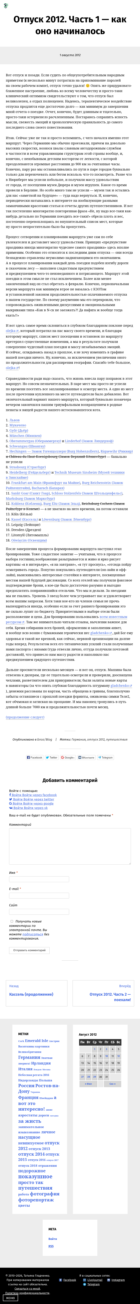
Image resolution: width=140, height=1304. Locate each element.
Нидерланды (28, 1080)
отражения (47, 1165)
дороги (43, 1115)
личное (48, 1131)
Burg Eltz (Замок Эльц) (61, 503)
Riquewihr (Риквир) (117, 451)
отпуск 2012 (96, 739)
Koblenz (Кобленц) (26, 503)
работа (23, 1194)
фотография (44, 1194)
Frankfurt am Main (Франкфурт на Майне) (45, 482)
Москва (46, 1069)
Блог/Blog (44, 739)
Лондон (37, 1069)
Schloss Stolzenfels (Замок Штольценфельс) (87, 493)
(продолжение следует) (25, 717)
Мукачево (17, 425)
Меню (10, 1298)
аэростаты (27, 1115)
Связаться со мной (27, 1288)
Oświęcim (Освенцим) (29, 540)
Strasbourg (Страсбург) (27, 467)
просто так (30, 1182)
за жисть (29, 1121)
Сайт (13, 905)
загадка (54, 1115)
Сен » (113, 1084)
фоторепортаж (36, 1199)
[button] (34, 757)
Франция (28, 1097)
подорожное (32, 1171)
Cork (21, 1041)
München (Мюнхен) (25, 435)
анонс (49, 1109)
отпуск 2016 (37, 1160)
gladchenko (99, 633)
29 (94, 1077)
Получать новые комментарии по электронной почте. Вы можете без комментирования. (29, 930)
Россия (26, 1085)
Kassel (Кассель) (24, 519)
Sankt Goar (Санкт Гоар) (30, 493)
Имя (13, 873)
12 (118, 1056)
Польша (45, 1080)
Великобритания (29, 1052)
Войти (52, 1239)
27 (82, 1077)
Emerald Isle (36, 1040)
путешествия (116, 739)
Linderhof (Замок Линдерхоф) (89, 441)
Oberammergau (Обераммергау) (35, 441)
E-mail (15, 889)
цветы (24, 1205)
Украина (35, 1092)
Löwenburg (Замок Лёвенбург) (66, 519)
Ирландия (41, 1063)
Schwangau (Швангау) (27, 446)
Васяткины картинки (33, 1046)
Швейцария (46, 1098)
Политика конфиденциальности (27, 1293)
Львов (14, 420)
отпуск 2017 (52, 1160)
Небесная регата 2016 (33, 1075)
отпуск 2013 (39, 1148)
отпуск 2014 (31, 1154)
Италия (25, 1068)
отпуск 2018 (27, 1165)
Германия (79, 739)
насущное (29, 1137)
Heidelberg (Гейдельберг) (29, 472)
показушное (35, 1176)
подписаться (32, 934)
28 (88, 1077)
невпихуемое (31, 1143)
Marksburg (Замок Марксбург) (30, 498)
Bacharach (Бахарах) (48, 488)
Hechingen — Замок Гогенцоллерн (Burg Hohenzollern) (54, 451)
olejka (10, 330)
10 (106, 1056)
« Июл (88, 1084)
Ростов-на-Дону (38, 1088)
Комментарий (20, 824)
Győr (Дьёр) (18, 430)
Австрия (54, 1041)
